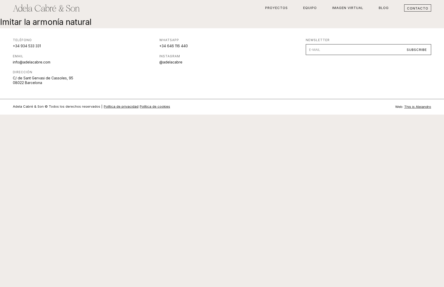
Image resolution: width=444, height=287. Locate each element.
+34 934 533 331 (27, 46)
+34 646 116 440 (173, 46)
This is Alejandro (417, 107)
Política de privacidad (121, 106)
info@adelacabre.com (31, 62)
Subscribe (417, 50)
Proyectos (276, 8)
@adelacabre (170, 62)
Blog (384, 8)
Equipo (310, 8)
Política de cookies (155, 106)
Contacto (417, 8)
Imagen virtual (347, 8)
